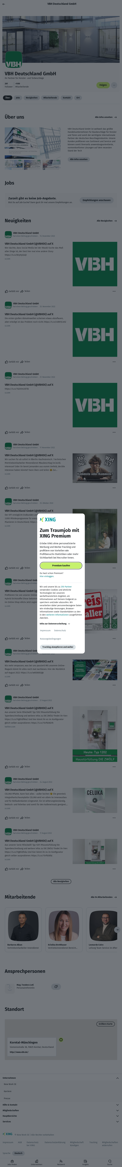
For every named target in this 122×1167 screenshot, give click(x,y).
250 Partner (66, 587)
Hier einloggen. (47, 576)
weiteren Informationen (57, 615)
